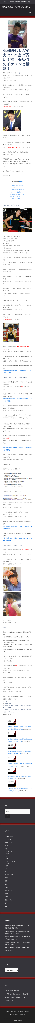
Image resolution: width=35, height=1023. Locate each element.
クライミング (9, 851)
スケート (8, 858)
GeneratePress (17, 1020)
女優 (6, 884)
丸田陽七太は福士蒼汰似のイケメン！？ (16, 997)
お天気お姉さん (9, 836)
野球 (7, 866)
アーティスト (8, 842)
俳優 (6, 881)
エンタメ (7, 846)
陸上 (7, 868)
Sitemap (20, 1011)
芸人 (6, 903)
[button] (2, 13)
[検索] (7, 816)
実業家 (6, 893)
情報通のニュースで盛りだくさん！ (17, 6)
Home (7, 1011)
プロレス (8, 863)
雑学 (6, 906)
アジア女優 (8, 839)
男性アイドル (8, 900)
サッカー (8, 856)
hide (20, 181)
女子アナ (7, 887)
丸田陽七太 (8, 703)
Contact (27, 1011)
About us (13, 1011)
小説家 (6, 897)
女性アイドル (8, 890)
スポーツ (7, 701)
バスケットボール (11, 861)
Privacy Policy (14, 1014)
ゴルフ (8, 854)
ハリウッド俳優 (9, 874)
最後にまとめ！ (15, 198)
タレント (7, 871)
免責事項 (22, 1014)
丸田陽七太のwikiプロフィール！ (14, 991)
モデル (6, 878)
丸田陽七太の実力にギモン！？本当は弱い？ (17, 994)
